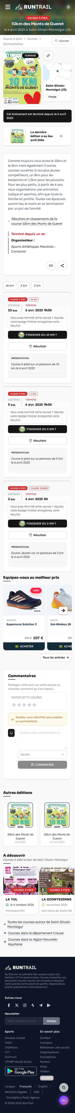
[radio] (14, 704)
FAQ (36, 1092)
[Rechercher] (64, 1087)
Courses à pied (15, 1038)
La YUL (11, 899)
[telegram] (41, 1005)
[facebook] (9, 1005)
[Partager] (62, 265)
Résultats (39, 346)
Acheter (26, 646)
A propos (46, 1042)
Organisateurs (49, 1052)
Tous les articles (54, 657)
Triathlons (11, 1047)
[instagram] (25, 1005)
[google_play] (49, 1005)
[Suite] (63, 611)
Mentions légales (16, 1092)
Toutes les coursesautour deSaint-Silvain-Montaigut (39, 924)
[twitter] (17, 1005)
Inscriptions (48, 1057)
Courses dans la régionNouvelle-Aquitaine (33, 941)
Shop (43, 1066)
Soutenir (47, 1077)
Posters (45, 1062)
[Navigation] (7, 7)
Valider (51, 1021)
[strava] (33, 1005)
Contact (45, 1038)
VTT (7, 1052)
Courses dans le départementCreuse (36, 933)
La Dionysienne (56, 899)
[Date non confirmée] (43, 904)
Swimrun (10, 1057)
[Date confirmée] (7, 904)
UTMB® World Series (18, 1062)
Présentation (20, 358)
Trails (8, 1042)
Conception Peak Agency (23, 1097)
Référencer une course (54, 1047)
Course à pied (12, 39)
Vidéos (44, 1071)
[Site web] (48, 55)
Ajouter (64, 41)
